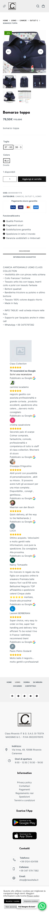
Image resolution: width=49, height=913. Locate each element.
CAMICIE (19, 196)
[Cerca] (37, 6)
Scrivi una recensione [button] (21, 374)
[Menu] (4, 6)
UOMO (38, 196)
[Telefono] (37, 696)
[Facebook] (12, 696)
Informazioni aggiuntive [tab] (24, 257)
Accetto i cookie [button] (12, 901)
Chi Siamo (17, 686)
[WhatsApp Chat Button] (42, 906)
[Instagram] (18, 696)
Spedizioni (24, 796)
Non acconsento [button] (13, 907)
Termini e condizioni (24, 800)
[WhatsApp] (24, 696)
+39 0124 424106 (29, 861)
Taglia (6, 141)
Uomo (17, 682)
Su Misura (37, 682)
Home (9, 682)
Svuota (6, 165)
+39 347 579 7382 (29, 870)
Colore (6, 155)
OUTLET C (29, 196)
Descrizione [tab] (24, 251)
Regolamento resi (24, 793)
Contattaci (30, 686)
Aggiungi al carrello (32, 179)
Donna (27, 682)
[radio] (8, 147)
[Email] (31, 696)
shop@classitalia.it (28, 879)
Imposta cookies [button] (31, 901)
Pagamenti (24, 789)
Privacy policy (24, 782)
